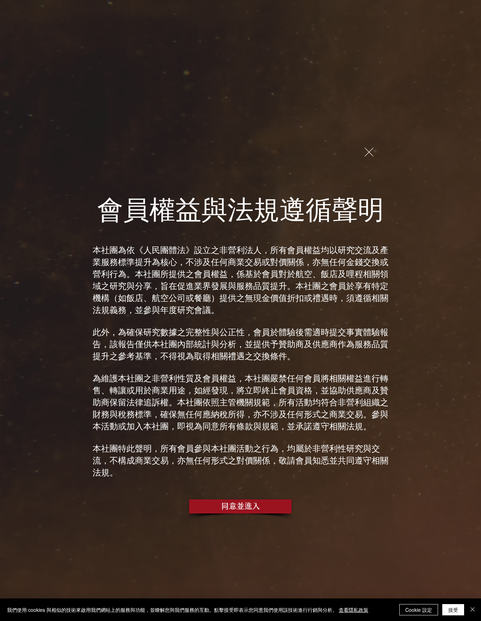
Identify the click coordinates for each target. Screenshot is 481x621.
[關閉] (472, 609)
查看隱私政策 (353, 609)
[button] (369, 152)
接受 (453, 609)
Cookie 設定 (418, 609)
